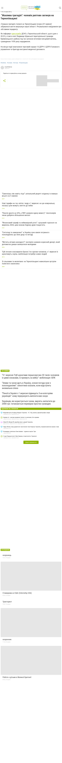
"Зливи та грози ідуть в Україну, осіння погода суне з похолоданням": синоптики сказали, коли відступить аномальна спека (26, 385)
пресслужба (16, 34)
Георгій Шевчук (8, 67)
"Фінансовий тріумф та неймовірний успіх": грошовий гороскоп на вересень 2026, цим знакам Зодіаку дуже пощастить (29, 224)
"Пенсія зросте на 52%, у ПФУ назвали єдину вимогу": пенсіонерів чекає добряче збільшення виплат (29, 214)
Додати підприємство (31, 442)
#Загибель (3, 63)
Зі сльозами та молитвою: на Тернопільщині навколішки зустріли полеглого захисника (29, 262)
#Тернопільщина (23, 63)
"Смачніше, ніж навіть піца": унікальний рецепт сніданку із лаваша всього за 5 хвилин (29, 195)
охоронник (7, 639)
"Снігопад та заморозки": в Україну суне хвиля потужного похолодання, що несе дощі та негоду (25, 233)
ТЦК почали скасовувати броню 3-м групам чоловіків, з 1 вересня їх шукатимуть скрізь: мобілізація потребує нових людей (30, 253)
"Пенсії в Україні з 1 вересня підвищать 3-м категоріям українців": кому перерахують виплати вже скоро (27, 394)
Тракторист (7, 602)
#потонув (15, 63)
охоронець (7, 555)
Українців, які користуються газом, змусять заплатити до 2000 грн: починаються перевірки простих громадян (28, 402)
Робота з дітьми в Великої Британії (17, 677)
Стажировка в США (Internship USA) (17, 593)
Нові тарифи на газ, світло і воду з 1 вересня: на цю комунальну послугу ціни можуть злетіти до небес (28, 204)
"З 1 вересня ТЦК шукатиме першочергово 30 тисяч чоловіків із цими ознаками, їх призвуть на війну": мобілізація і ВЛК (30, 376)
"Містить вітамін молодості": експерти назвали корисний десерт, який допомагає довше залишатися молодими (31, 243)
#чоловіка (9, 63)
